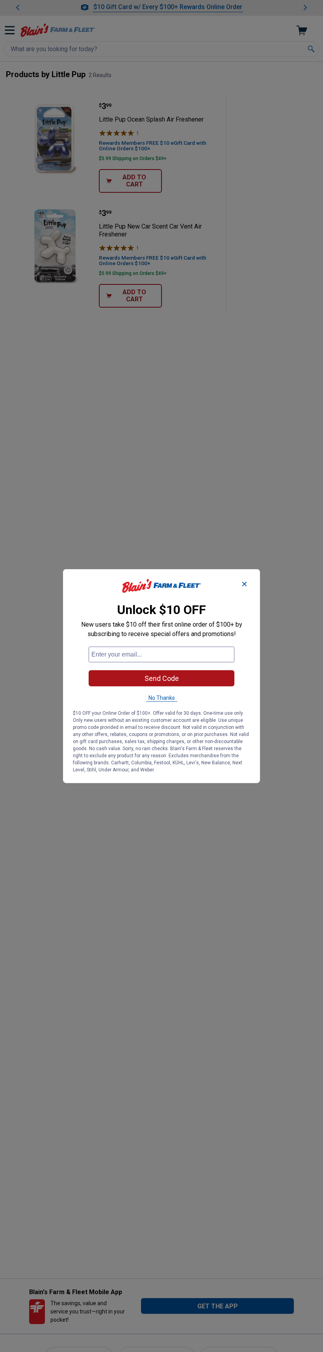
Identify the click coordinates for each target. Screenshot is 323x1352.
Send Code (162, 678)
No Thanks (162, 698)
